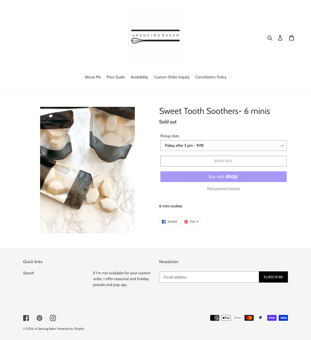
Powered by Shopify (70, 329)
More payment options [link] (223, 188)
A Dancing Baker (45, 329)
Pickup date (169, 136)
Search (28, 273)
